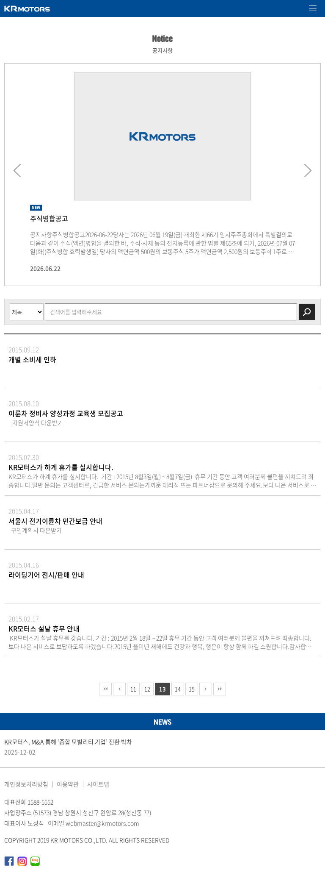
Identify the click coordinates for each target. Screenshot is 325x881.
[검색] (306, 311)
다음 (205, 689)
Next (305, 170)
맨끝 (219, 689)
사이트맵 (98, 784)
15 (192, 689)
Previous (19, 170)
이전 (119, 689)
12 (147, 689)
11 (133, 689)
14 (178, 689)
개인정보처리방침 (26, 784)
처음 (105, 689)
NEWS (162, 721)
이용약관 (68, 784)
